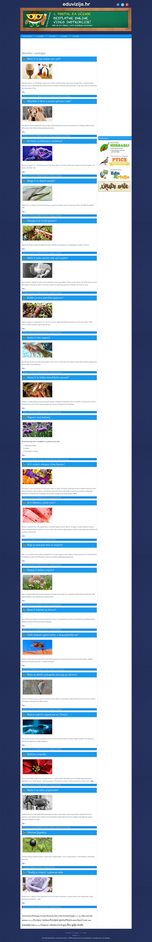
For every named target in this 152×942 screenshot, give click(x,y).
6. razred (64, 36)
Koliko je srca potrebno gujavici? (45, 297)
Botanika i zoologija (48, 96)
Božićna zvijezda (36, 754)
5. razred (75, 36)
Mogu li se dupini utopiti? (41, 180)
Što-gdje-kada (75, 924)
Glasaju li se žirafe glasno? (41, 220)
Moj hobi (85, 916)
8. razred (40, 36)
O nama (76, 933)
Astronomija (27, 916)
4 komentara (27, 540)
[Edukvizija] (114, 180)
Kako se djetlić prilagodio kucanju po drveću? (52, 674)
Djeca (56, 916)
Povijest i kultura (41, 920)
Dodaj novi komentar (29, 96)
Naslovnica (27, 36)
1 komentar (26, 669)
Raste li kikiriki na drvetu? (41, 609)
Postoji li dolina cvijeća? (40, 570)
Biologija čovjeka (39, 916)
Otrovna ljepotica (36, 832)
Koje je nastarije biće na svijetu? (45, 544)
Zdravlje (37, 925)
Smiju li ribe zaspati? (38, 337)
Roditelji (74, 920)
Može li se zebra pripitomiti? (43, 790)
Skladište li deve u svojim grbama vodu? (49, 101)
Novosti (30, 920)
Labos (80, 916)
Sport (79, 920)
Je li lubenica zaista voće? (41, 502)
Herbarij (59, 459)
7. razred (52, 36)
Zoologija (67, 96)
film (61, 916)
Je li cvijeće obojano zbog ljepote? (46, 464)
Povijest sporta (57, 919)
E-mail (84, 933)
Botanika (58, 412)
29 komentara (27, 459)
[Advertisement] (60, 43)
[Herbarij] (114, 152)
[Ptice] (114, 166)
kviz (76, 916)
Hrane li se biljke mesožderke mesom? (48, 377)
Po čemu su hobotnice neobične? (45, 141)
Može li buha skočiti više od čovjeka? (47, 258)
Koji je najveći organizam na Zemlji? (47, 714)
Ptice (67, 919)
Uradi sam (66, 459)
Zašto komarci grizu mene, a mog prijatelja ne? (53, 634)
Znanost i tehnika (48, 925)
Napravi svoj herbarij (38, 417)
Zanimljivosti (59, 96)
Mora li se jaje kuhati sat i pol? (44, 58)
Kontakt (68, 933)
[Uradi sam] (114, 191)
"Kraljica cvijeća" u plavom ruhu (45, 872)
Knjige (72, 916)
